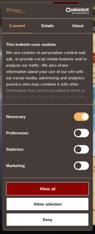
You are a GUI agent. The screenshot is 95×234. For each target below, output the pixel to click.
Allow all (47, 188)
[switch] (81, 133)
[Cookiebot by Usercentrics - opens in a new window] (67, 11)
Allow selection (48, 204)
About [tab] (78, 25)
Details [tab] (47, 25)
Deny (47, 219)
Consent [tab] (17, 25)
